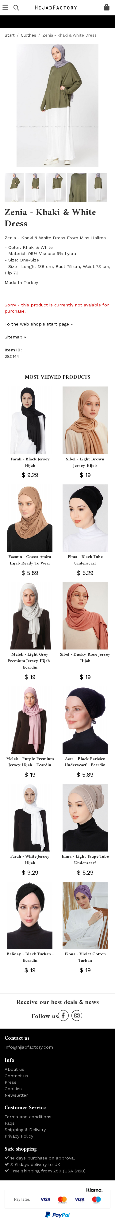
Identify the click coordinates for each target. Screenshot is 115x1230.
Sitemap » (15, 336)
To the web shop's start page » (39, 324)
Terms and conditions (28, 1116)
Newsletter (16, 1095)
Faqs (10, 1123)
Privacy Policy (19, 1136)
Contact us (16, 1075)
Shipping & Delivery (25, 1129)
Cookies (13, 1088)
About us (14, 1069)
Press (11, 1082)
